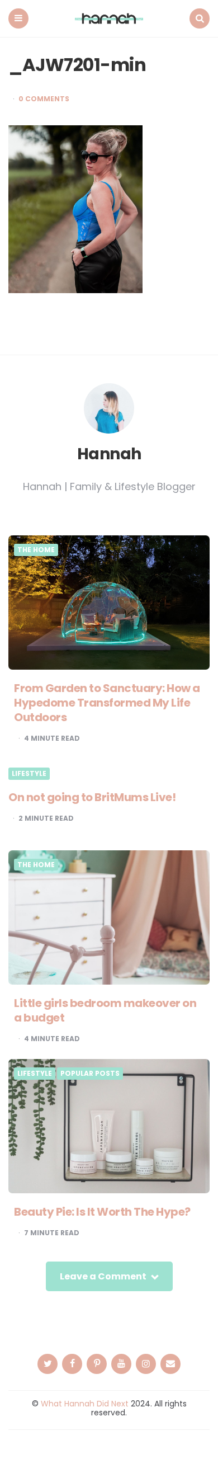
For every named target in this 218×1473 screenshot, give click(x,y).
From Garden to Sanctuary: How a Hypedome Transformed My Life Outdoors (107, 702)
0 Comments (43, 99)
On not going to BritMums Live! (92, 797)
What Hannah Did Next (85, 1403)
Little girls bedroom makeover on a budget (105, 1010)
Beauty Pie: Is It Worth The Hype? (102, 1212)
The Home (36, 550)
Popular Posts (90, 1073)
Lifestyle (29, 774)
